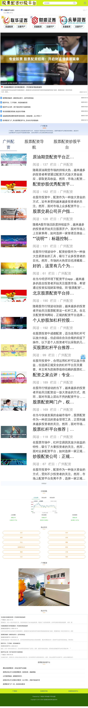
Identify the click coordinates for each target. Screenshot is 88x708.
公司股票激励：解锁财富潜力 (12, 676)
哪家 (66, 542)
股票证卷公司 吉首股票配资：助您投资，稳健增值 (19, 672)
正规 (66, 552)
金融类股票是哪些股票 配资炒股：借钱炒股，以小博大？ (22, 116)
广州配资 (14, 691)
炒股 (66, 537)
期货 (66, 557)
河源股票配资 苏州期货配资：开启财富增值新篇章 (23, 87)
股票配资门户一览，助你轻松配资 (14, 684)
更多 (84, 10)
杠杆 (21, 532)
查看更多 (44, 483)
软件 (66, 532)
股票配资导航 (44, 691)
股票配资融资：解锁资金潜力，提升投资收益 (18, 98)
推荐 (21, 537)
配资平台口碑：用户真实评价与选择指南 (17, 107)
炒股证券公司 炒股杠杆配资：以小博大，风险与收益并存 (21, 680)
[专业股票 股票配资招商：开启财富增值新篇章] (44, 59)
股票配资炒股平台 (73, 691)
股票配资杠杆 (21, 547)
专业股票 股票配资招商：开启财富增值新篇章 (17, 83)
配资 (66, 547)
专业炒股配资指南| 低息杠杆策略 (14, 111)
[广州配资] (19, 3)
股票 (21, 552)
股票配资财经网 (48, 699)
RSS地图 (47, 696)
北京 (21, 557)
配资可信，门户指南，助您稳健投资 (15, 102)
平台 (21, 542)
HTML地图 (52, 696)
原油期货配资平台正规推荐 (57, 156)
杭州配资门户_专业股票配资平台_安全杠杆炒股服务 (20, 120)
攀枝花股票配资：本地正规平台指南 (14, 668)
